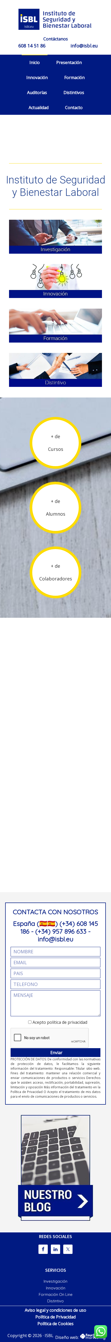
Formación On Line (56, 1294)
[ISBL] (55, 19)
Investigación (55, 1281)
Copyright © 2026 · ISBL (30, 1335)
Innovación (55, 1288)
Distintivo (55, 1300)
